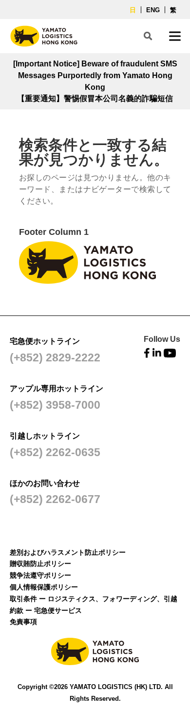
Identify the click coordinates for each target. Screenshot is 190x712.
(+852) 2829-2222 (55, 357)
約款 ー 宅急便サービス (46, 610)
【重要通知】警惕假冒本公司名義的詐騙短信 (95, 98)
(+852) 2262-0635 (55, 452)
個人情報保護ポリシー (44, 587)
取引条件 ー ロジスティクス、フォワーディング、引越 (93, 599)
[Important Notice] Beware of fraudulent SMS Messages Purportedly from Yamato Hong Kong (95, 75)
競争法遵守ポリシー (40, 575)
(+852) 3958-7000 (55, 404)
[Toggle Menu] (175, 36)
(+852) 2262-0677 (55, 499)
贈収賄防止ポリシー (40, 563)
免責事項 (23, 622)
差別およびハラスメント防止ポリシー (68, 552)
